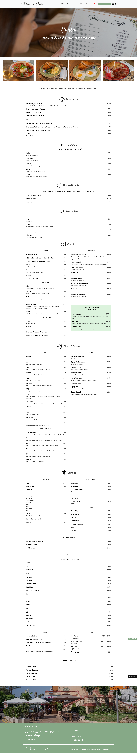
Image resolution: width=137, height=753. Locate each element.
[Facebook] (115, 4)
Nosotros (69, 4)
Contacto (88, 4)
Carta (76, 4)
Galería (82, 4)
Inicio (62, 4)
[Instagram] (113, 4)
